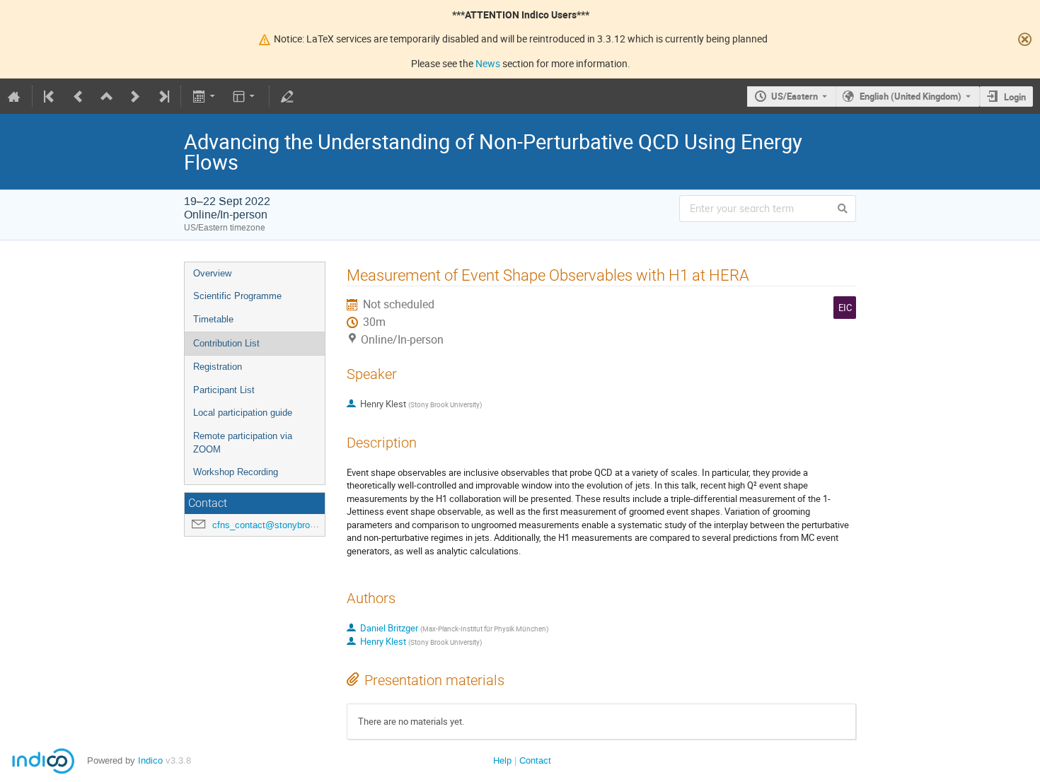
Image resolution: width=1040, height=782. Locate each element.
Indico (150, 760)
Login (1015, 97)
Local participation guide (242, 412)
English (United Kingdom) (910, 96)
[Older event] (78, 96)
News (487, 63)
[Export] (205, 96)
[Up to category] (107, 96)
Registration (217, 366)
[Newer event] (135, 96)
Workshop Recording (235, 472)
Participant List (224, 390)
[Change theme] (245, 96)
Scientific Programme (237, 296)
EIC (845, 307)
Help (502, 760)
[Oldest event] (50, 96)
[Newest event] (163, 96)
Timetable (213, 319)
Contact (535, 760)
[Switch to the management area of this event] (287, 96)
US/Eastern (794, 96)
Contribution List (226, 343)
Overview (212, 273)
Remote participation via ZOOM (242, 443)
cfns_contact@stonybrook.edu (274, 525)
